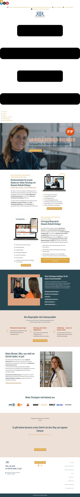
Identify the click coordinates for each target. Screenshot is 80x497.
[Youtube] (7, 3)
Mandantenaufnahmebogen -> (52, 291)
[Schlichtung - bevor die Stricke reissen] (54, 331)
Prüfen (4, 115)
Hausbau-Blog (5, 118)
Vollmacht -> (48, 297)
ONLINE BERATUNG (7, 120)
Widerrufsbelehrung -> (50, 304)
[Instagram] (4, 3)
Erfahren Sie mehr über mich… (13, 382)
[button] (40, 65)
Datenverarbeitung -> (50, 302)
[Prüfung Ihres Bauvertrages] (7, 330)
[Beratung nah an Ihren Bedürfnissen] (30, 331)
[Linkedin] (1, 3)
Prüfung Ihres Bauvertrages (18, 328)
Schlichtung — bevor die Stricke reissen (64, 329)
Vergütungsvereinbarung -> (52, 299)
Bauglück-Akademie (7, 117)
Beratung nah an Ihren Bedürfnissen (40, 329)
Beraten (4, 113)
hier (44, 238)
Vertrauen (4, 111)
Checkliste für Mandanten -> (52, 294)
